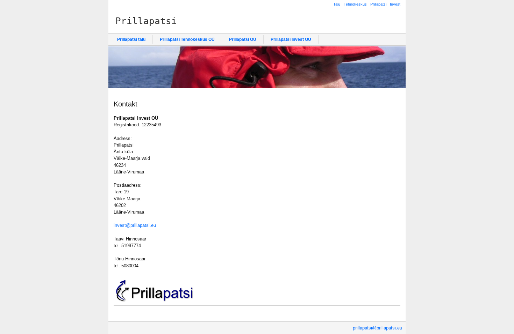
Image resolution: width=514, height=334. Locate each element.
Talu (336, 4)
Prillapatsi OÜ (242, 39)
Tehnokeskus (355, 4)
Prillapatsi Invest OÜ (291, 39)
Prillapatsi (378, 4)
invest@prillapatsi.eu (135, 225)
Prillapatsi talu (131, 39)
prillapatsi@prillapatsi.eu (377, 328)
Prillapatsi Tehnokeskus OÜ (187, 39)
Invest (395, 4)
